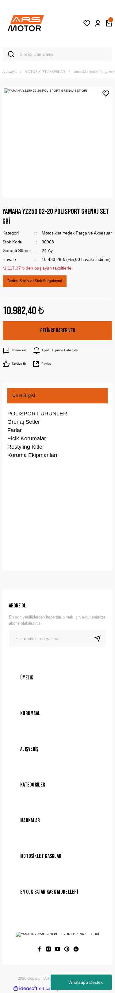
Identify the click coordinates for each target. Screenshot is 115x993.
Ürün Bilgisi (23, 395)
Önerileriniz (23, 532)
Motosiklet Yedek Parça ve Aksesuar (77, 232)
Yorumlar (21, 471)
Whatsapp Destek (85, 982)
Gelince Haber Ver (57, 330)
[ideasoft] (25, 988)
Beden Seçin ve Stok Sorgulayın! (34, 281)
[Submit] (100, 638)
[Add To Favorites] (105, 93)
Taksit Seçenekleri (30, 512)
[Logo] (25, 23)
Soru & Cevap (26, 491)
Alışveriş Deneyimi (31, 552)
